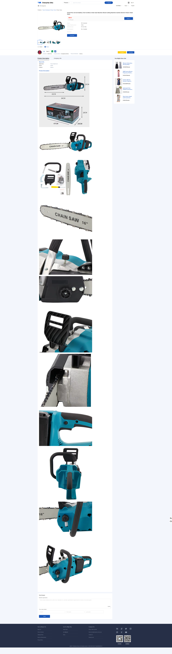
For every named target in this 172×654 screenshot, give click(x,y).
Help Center (65, 629)
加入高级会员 (65, 632)
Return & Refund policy (42, 637)
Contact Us (91, 627)
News (64, 634)
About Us (39, 629)
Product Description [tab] (43, 58)
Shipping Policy (40, 634)
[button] (131, 3)
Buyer (126, 5)
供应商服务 (118, 5)
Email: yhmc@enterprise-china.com (95, 632)
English (132, 5)
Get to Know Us (42, 627)
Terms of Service (41, 632)
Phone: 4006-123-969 (93, 629)
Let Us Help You (67, 627)
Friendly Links (91, 637)
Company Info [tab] (57, 58)
